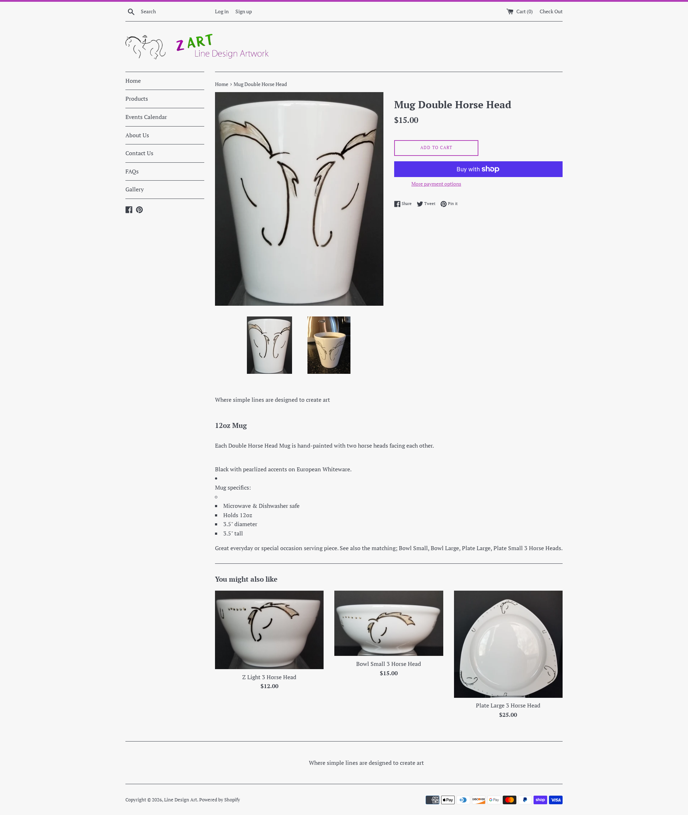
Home (133, 81)
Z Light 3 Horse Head (269, 677)
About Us (137, 135)
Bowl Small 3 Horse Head (388, 664)
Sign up (243, 11)
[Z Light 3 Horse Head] (269, 630)
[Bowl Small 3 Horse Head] (388, 623)
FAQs (132, 171)
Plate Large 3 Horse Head (508, 705)
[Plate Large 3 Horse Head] (508, 644)
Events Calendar (146, 117)
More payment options (436, 183)
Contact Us (139, 153)
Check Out (551, 11)
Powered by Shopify (219, 800)
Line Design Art (180, 800)
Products (136, 99)
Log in (222, 11)
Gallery (134, 189)
